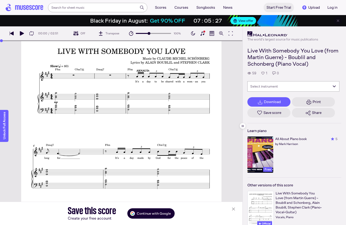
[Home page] (24, 7)
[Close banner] (338, 20)
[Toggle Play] (21, 33)
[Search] (142, 7)
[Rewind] (11, 33)
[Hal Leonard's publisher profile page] (282, 33)
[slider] (149, 33)
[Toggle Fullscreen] (230, 33)
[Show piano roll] (212, 33)
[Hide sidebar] (242, 126)
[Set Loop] (31, 33)
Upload (314, 7)
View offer (245, 21)
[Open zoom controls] (221, 33)
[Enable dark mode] (193, 33)
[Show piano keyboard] (202, 33)
